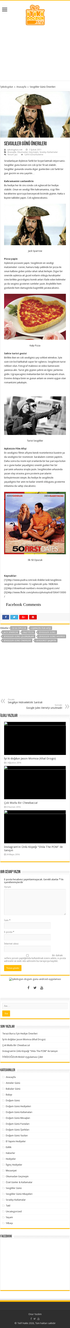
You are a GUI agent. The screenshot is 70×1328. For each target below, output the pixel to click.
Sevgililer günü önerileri (17, 640)
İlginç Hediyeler (14, 1164)
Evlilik (8, 1147)
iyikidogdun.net (14, 149)
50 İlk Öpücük (19, 628)
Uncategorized (14, 1211)
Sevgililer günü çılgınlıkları (19, 636)
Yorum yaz (13, 154)
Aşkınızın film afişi (41, 628)
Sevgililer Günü (47, 632)
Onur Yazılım (35, 1314)
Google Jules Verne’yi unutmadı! (44, 706)
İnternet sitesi (11, 943)
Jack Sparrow (11, 632)
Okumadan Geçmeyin (27, 152)
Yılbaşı (9, 1223)
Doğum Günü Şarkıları (17, 1129)
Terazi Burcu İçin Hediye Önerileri (20, 1033)
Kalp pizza (28, 632)
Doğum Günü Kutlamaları (19, 1112)
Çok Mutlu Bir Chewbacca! (21, 802)
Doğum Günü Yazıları (17, 1135)
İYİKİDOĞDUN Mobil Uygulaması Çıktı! (22, 1057)
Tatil (8, 1205)
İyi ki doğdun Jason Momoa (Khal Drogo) (30, 758)
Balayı (9, 1094)
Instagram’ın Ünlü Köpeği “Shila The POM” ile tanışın (30, 1051)
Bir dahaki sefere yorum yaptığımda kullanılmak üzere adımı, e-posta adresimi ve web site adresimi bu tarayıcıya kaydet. (35, 958)
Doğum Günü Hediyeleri (18, 1106)
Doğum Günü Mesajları (18, 1118)
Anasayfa (21, 86)
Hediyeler (11, 1158)
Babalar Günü (13, 1088)
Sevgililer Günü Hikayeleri (19, 1194)
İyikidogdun (6, 86)
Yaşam (9, 1217)
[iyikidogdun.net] (35, 14)
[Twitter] (35, 988)
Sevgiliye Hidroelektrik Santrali (25, 701)
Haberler (10, 1153)
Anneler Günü (13, 1083)
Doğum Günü (13, 1100)
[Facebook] (28, 988)
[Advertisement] (35, 53)
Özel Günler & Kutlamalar (19, 1182)
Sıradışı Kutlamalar (49, 152)
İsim (7, 920)
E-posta (9, 932)
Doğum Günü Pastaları (17, 1123)
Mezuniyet (11, 1170)
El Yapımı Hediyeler (16, 1141)
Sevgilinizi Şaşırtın (46, 640)
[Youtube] (42, 988)
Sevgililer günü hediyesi (52, 636)
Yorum (7, 887)
